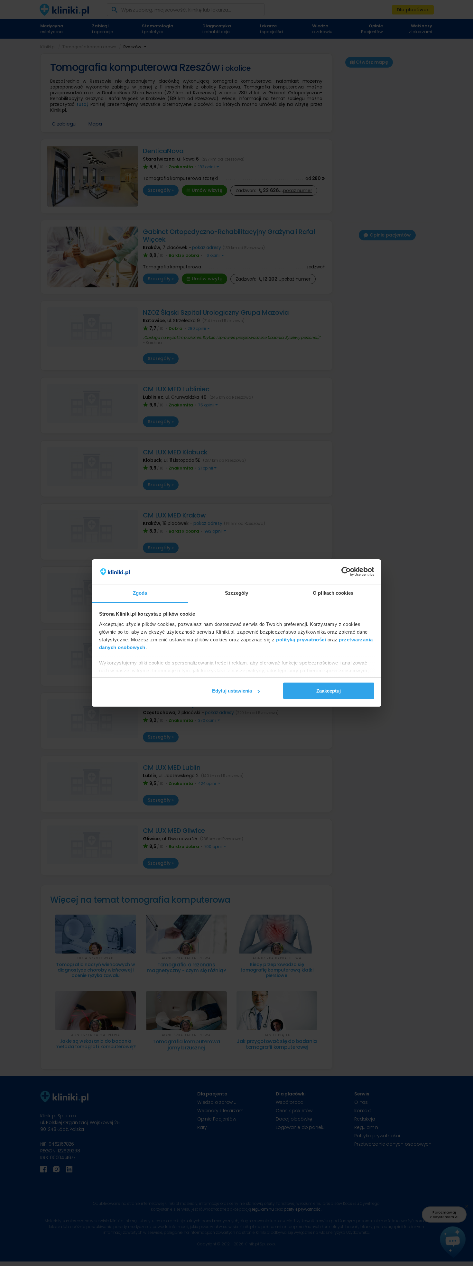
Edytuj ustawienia (232, 691)
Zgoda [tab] (140, 593)
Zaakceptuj (328, 691)
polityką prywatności (301, 639)
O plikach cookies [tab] (333, 593)
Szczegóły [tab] (236, 593)
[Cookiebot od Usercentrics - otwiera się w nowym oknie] (346, 572)
